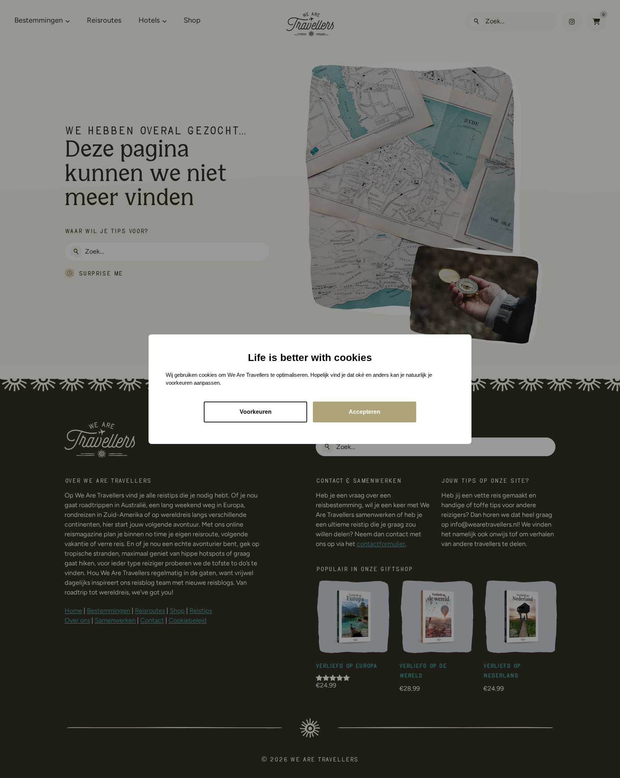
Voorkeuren (256, 411)
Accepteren (364, 411)
